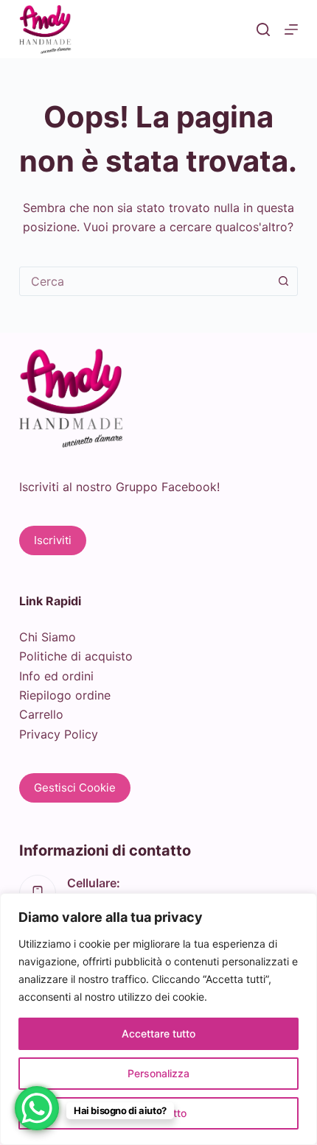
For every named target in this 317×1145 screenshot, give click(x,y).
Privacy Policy (58, 734)
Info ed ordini (56, 676)
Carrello (41, 714)
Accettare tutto (158, 1033)
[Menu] (291, 29)
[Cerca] (263, 29)
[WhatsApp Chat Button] (37, 1108)
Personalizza (158, 1073)
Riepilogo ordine (65, 695)
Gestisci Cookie (75, 788)
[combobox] (144, 281)
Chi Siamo (47, 637)
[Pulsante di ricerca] (283, 281)
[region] (158, 1019)
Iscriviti (53, 540)
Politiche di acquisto (76, 656)
